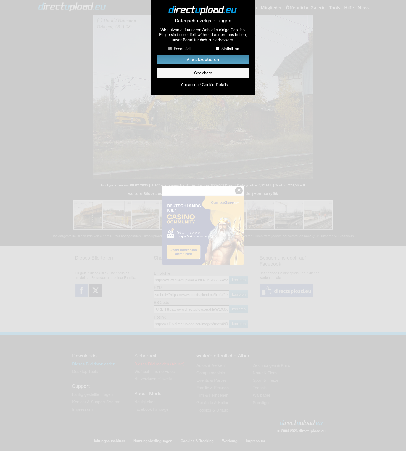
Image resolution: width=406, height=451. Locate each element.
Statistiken (230, 48)
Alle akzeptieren (203, 59)
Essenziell (182, 48)
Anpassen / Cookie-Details (204, 84)
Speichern (203, 73)
